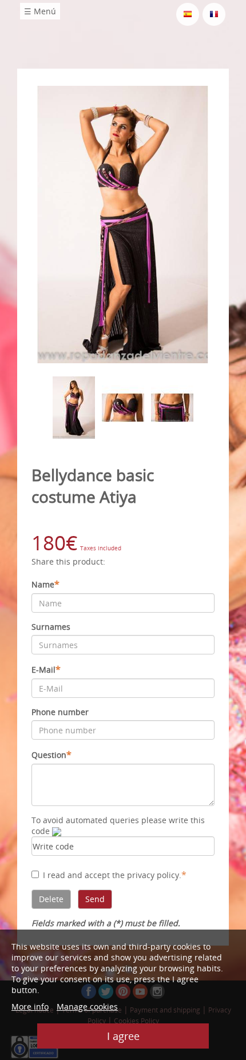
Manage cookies (87, 1006)
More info (30, 1006)
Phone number (60, 711)
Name (45, 584)
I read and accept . (115, 874)
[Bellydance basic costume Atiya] (123, 223)
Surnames (50, 626)
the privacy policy (145, 875)
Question (51, 754)
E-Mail (46, 669)
